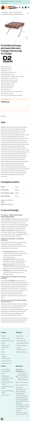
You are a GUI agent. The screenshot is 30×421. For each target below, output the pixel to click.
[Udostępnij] (1, 116)
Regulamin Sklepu (21, 352)
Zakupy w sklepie (21, 340)
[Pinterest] (5, 116)
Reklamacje (20, 338)
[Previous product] (27, 13)
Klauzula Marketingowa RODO (8, 391)
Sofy (3, 349)
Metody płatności (4, 3)
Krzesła (3, 336)
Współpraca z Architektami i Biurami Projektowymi (7, 378)
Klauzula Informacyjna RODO (7, 387)
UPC (2, 202)
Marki (3, 373)
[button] (14, 41)
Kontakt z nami (5, 395)
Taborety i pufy (5, 338)
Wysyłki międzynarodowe (21, 348)
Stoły (3, 354)
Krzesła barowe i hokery (8, 340)
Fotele (3, 343)
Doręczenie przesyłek (22, 343)
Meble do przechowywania (6, 357)
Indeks (2, 200)
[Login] (22, 7)
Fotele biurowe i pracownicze (6, 346)
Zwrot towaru (18, 1)
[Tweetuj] (3, 116)
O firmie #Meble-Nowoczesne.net (6, 370)
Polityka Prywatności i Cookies (7, 383)
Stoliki (3, 352)
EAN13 (2, 204)
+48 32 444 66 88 (22, 382)
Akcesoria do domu (7, 361)
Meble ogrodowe (6, 363)
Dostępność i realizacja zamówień (7, 1)
